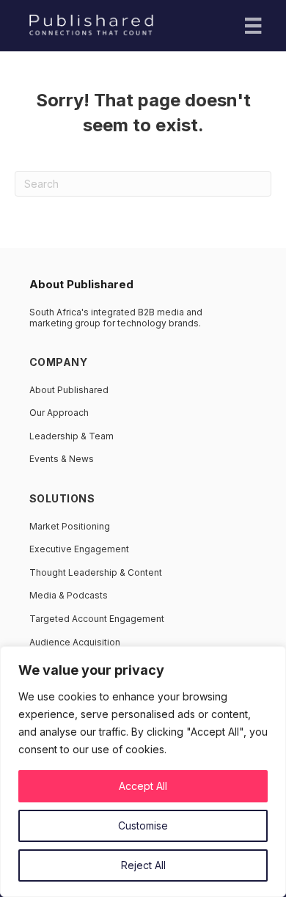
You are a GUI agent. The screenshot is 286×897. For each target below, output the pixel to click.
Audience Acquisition (74, 642)
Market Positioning (69, 526)
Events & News (61, 458)
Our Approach (59, 412)
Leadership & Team (71, 436)
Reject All (143, 865)
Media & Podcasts (68, 595)
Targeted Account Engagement (96, 618)
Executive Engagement (79, 548)
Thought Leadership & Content (95, 572)
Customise (143, 825)
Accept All (143, 786)
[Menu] (253, 25)
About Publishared (69, 389)
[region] (143, 771)
